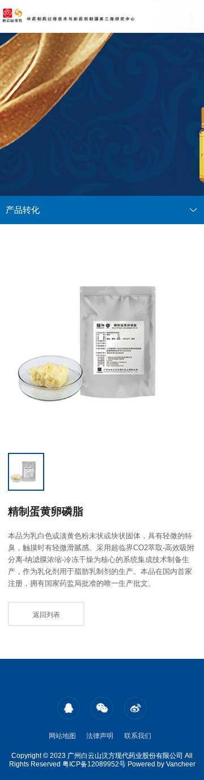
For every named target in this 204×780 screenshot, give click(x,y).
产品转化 (23, 209)
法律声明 (99, 736)
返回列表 (46, 615)
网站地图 (62, 736)
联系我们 (137, 736)
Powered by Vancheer (162, 764)
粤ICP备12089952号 (94, 764)
